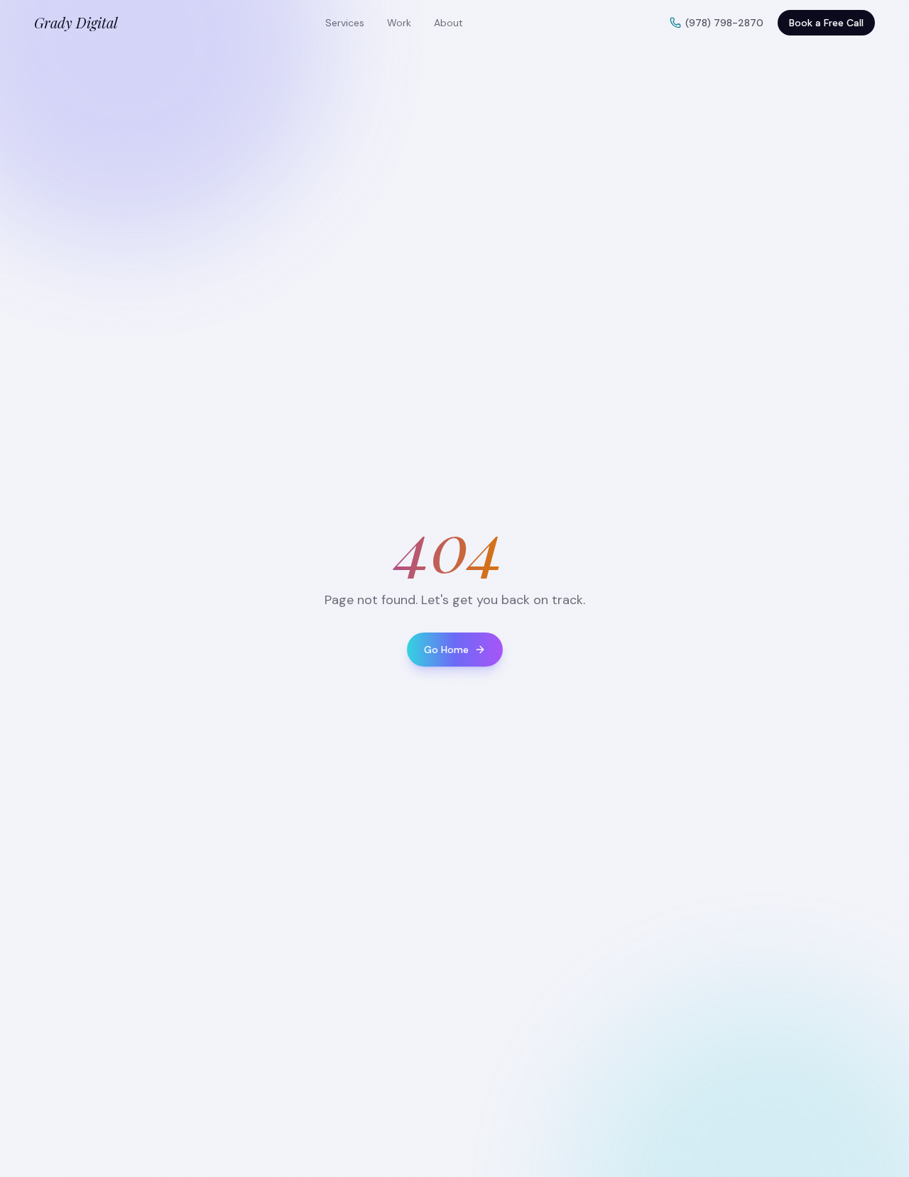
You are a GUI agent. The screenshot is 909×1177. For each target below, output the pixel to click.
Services (344, 22)
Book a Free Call (826, 22)
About (448, 22)
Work (399, 22)
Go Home (446, 649)
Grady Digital (76, 22)
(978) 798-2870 (724, 22)
